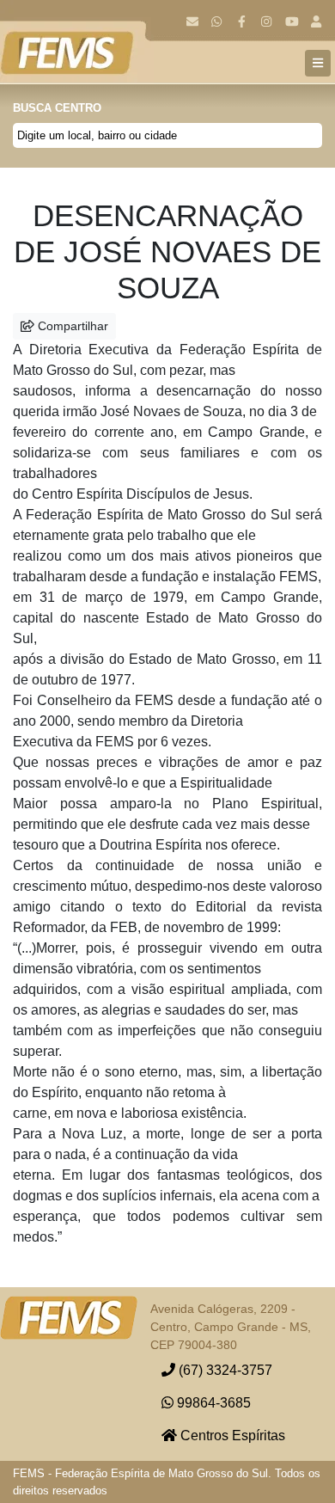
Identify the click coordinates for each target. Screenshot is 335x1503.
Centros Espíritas (231, 1435)
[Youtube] (291, 22)
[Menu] (318, 63)
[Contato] (192, 22)
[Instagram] (266, 22)
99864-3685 (212, 1403)
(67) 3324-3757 (223, 1370)
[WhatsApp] (217, 22)
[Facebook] (242, 22)
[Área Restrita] (316, 22)
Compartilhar (71, 326)
